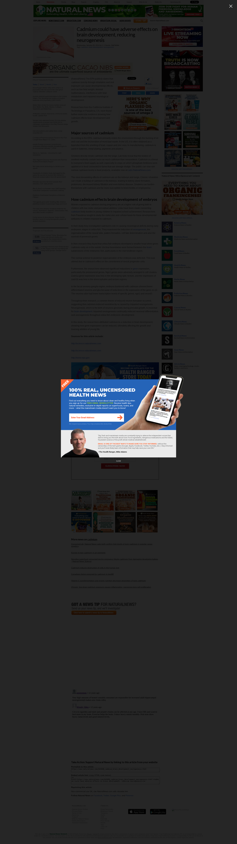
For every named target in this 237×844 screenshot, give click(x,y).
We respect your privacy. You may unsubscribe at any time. (90, 424)
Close (118, 461)
